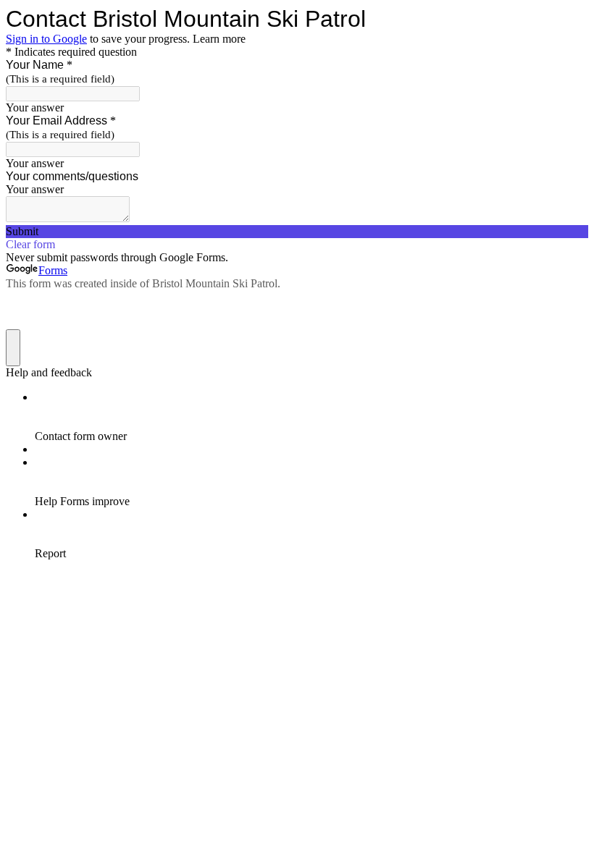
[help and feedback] (13, 347)
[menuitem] (311, 417)
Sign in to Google (46, 39)
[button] (297, 231)
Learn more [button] (219, 39)
